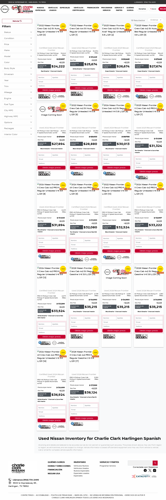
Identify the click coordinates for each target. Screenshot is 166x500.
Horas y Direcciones (59, 466)
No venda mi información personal (107, 495)
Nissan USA (54, 473)
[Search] (155, 463)
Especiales (78, 476)
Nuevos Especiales (81, 471)
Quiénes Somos (56, 462)
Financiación (55, 470)
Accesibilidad (42, 495)
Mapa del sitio (81, 495)
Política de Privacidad (62, 495)
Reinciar (16, 21)
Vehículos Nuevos (81, 466)
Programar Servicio (108, 466)
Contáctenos (27, 495)
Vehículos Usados (81, 468)
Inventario (80, 462)
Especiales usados (81, 473)
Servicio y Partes (109, 462)
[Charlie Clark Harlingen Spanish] (16, 8)
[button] (40, 9)
